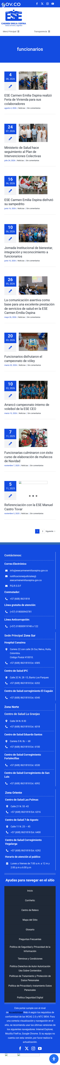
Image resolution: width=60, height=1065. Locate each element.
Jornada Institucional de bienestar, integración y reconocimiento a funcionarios (28, 252)
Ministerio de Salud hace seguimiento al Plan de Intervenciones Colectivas (22, 152)
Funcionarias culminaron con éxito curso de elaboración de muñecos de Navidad (28, 457)
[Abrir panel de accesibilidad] (54, 1059)
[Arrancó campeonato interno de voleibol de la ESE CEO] (33, 390)
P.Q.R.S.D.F (15, 585)
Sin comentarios (33, 108)
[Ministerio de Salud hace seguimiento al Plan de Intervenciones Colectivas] (33, 133)
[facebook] (37, 4)
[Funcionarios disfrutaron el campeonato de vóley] (33, 342)
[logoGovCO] (11, 2)
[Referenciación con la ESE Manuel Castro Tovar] (33, 490)
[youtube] (53, 4)
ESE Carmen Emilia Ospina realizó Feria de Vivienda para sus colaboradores (28, 100)
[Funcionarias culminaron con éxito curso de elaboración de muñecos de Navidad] (33, 438)
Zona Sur (29, 635)
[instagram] (47, 4)
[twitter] (42, 4)
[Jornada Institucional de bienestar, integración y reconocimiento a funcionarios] (33, 233)
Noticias (21, 108)
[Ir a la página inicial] (13, 10)
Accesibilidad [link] (16, 1012)
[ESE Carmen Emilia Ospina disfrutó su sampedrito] (33, 185)
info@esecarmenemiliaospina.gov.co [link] (29, 570)
